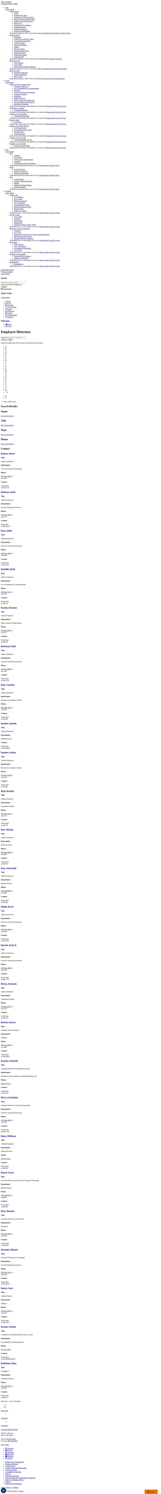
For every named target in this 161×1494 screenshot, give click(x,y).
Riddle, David (7, 906)
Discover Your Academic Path (24, 19)
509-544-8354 (6, 1195)
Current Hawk (15, 35)
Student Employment (21, 51)
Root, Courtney (8, 685)
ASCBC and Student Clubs (23, 159)
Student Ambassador (21, 258)
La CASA (17, 233)
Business (17, 90)
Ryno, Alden (6, 530)
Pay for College (19, 49)
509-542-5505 (6, 1350)
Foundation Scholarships (22, 248)
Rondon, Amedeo (9, 723)
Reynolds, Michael (9, 1249)
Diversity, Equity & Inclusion (20, 229)
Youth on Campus (20, 211)
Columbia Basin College (9, 4)
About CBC (14, 195)
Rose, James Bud (8, 868)
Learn (7, 80)
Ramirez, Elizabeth (9, 1061)
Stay (11, 177)
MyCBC (45, 59)
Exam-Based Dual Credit (22, 130)
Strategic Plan (19, 209)
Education (17, 96)
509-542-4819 (12, 1441)
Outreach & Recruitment (22, 25)
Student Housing (20, 27)
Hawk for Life (15, 61)
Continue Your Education (18, 114)
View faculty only (10, 402)
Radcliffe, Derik (8, 569)
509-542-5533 (6, 1386)
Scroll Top (4, 1426)
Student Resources (20, 29)
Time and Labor (47, 79)
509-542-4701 (6, 814)
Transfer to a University (18, 144)
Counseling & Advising (22, 41)
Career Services (19, 169)
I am (6, 7)
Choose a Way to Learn (18, 138)
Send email (5, 486)
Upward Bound (19, 134)
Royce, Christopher (9, 1097)
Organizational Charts (21, 205)
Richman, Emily (8, 492)
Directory (11, 311)
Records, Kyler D (8, 945)
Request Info (50, 106)
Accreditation (18, 197)
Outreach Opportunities (18, 254)
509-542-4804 (6, 476)
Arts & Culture (15, 215)
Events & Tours (65, 33)
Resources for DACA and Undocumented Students (31, 234)
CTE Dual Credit (20, 128)
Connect (8, 191)
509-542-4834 (6, 1311)
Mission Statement (20, 201)
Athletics (17, 156)
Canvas (7, 301)
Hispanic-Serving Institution (23, 238)
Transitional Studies (21, 110)
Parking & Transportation (23, 185)
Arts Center (18, 157)
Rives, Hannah (7, 1211)
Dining (16, 183)
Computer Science (20, 94)
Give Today (18, 65)
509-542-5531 (6, 592)
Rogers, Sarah (7, 1172)
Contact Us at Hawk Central (24, 17)
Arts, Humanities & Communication (26, 88)
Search (3, 282)
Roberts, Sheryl (8, 453)
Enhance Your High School (23, 21)
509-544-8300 (6, 852)
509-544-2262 (6, 708)
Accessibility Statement (13, 1472)
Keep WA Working (20, 171)
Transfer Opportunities (22, 146)
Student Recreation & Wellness (24, 163)
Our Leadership (19, 203)
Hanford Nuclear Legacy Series (25, 225)
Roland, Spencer (8, 1022)
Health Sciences (19, 98)
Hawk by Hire (15, 71)
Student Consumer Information (16, 1468)
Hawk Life (18, 23)
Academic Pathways (21, 86)
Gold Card (17, 122)
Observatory (18, 221)
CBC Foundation (20, 246)
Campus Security (11, 1470)
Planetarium (18, 223)
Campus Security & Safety (23, 181)
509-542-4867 (6, 515)
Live (6, 150)
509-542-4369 (6, 775)
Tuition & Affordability (22, 31)
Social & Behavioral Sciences (24, 102)
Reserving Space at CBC (22, 207)
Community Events (49, 69)
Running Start (19, 132)
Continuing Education (21, 116)
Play (11, 154)
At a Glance (18, 199)
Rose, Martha (7, 829)
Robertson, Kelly (8, 646)
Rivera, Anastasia (9, 984)
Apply (16, 13)
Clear (10, 340)
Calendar (17, 161)
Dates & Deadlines (20, 45)
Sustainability (14, 262)
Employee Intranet (20, 75)
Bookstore (17, 37)
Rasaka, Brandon (9, 607)
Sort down (10, 416)
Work (11, 167)
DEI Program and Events (22, 236)
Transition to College (17, 108)
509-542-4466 (6, 1045)
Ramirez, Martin (8, 1327)
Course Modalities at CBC (23, 140)
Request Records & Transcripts (24, 67)
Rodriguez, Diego (8, 1363)
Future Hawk (14, 11)
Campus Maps (19, 179)
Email (9, 309)
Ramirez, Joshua (8, 752)
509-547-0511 (6, 1084)
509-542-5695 (6, 1234)
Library (16, 47)
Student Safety (19, 57)
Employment (14, 1462)
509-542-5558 (6, 1272)
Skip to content (6, 2)
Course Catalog (19, 43)
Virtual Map (5, 270)
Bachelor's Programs (21, 104)
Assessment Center (20, 15)
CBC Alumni (18, 63)
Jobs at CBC (18, 77)
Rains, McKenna (8, 1136)
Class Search (11, 307)
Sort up (3, 416)
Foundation (14, 242)
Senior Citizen (14, 120)
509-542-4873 (6, 630)
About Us (17, 231)
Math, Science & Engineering (24, 100)
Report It (10, 317)
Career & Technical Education (24, 92)
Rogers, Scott (7, 1288)
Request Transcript (55, 59)
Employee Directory (21, 73)
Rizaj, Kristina (7, 791)
